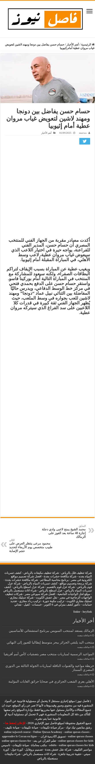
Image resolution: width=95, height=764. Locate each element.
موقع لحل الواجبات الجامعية (73, 594)
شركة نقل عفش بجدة (58, 749)
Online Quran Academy (47, 732)
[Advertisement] (47, 192)
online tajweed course (17, 732)
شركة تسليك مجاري (22, 597)
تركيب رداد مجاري (30, 601)
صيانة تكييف (12, 727)
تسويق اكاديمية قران (53, 736)
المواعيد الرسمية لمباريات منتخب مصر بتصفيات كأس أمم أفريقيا (49, 654)
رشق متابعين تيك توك (79, 727)
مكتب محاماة (39, 745)
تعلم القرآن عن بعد (44, 740)
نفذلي (18, 604)
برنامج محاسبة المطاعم (54, 579)
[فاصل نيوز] (47, 18)
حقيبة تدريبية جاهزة (70, 754)
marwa (83, 133)
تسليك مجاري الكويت (79, 601)
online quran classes (77, 732)
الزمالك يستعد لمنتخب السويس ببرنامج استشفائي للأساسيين (51, 630)
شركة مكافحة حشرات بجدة (21, 579)
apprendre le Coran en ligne (19, 736)
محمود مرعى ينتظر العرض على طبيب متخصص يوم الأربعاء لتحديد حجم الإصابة (30, 546)
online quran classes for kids (75, 740)
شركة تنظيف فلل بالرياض (76, 572)
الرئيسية (86, 44)
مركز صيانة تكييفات (52, 727)
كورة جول (17, 749)
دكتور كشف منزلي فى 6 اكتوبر (62, 604)
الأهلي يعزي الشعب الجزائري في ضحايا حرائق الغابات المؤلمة (51, 681)
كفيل (27, 604)
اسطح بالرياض (48, 590)
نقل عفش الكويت (46, 597)
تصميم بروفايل (34, 749)
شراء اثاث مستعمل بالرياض (20, 590)
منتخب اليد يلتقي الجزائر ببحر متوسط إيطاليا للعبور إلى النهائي (50, 642)
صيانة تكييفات (30, 727)
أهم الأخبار (72, 44)
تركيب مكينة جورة (53, 601)
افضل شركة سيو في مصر (40, 594)
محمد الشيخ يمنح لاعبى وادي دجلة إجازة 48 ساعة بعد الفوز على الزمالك (64, 531)
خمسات (37, 604)
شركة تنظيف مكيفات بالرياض (41, 572)
